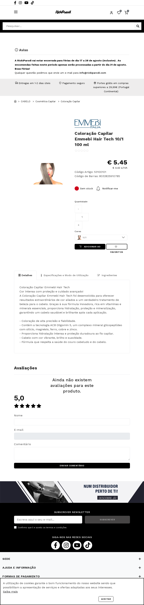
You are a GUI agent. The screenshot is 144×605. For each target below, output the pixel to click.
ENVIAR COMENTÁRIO (72, 465)
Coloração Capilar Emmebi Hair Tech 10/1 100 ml (99, 139)
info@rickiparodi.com (92, 72)
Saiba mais (10, 591)
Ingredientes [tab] (109, 275)
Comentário (22, 444)
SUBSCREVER (107, 519)
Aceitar (106, 599)
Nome (18, 415)
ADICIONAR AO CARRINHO (91, 247)
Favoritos (116, 246)
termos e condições (56, 527)
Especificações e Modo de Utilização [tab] (66, 275)
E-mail (19, 429)
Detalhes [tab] (27, 275)
